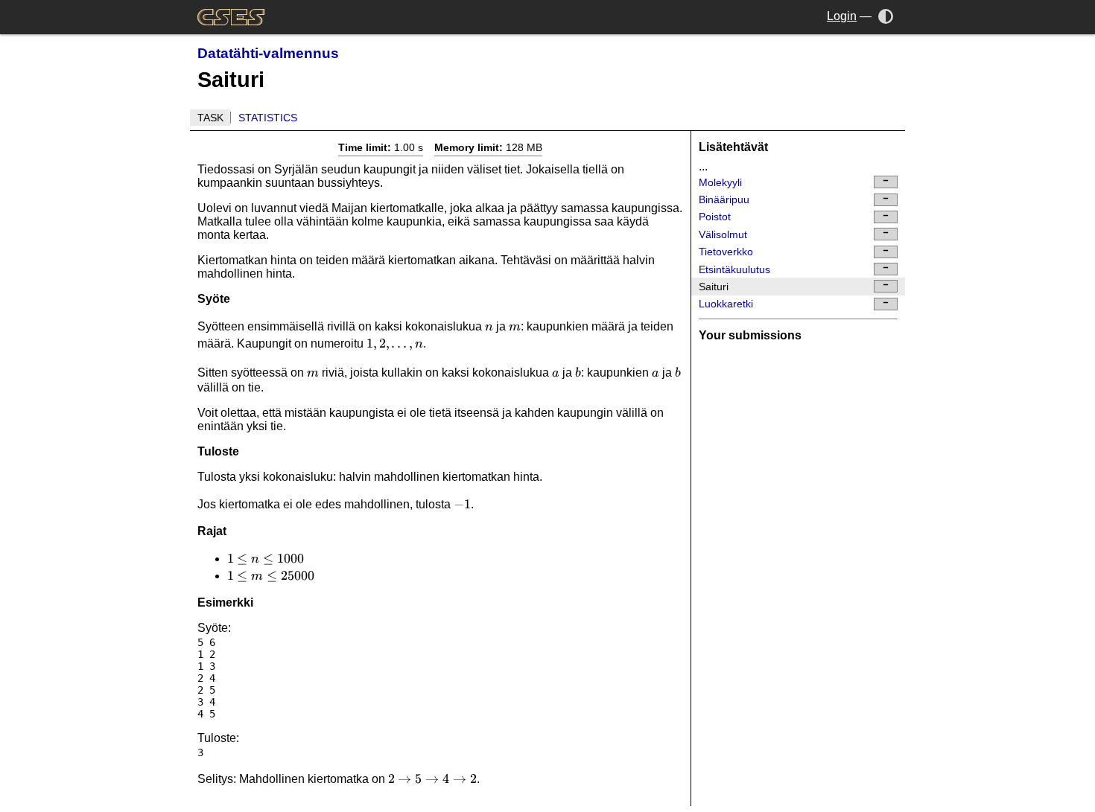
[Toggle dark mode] (886, 16)
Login (842, 16)
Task (210, 118)
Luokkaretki (726, 304)
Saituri (714, 286)
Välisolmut (723, 234)
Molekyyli (720, 182)
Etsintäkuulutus (734, 269)
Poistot (715, 217)
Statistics (267, 118)
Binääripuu (724, 199)
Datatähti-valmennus (268, 53)
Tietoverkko (726, 252)
